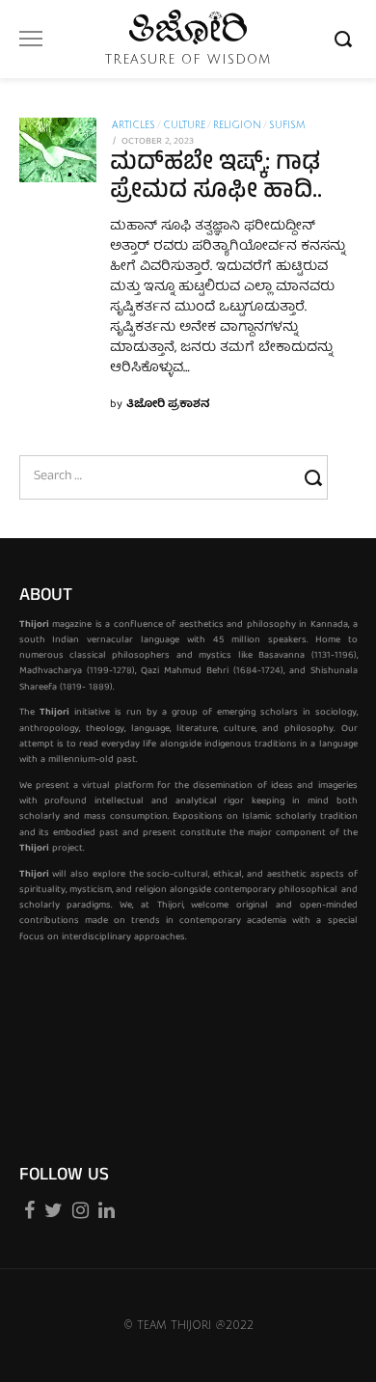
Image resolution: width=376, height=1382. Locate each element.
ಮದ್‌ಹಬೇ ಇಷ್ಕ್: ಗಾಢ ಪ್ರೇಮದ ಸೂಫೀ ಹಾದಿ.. (216, 178)
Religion (237, 125)
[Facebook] (29, 1207)
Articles (133, 125)
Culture (184, 125)
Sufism (287, 125)
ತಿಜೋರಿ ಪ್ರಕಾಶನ (168, 404)
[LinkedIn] (107, 1207)
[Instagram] (80, 1207)
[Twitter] (53, 1207)
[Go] (346, 38)
